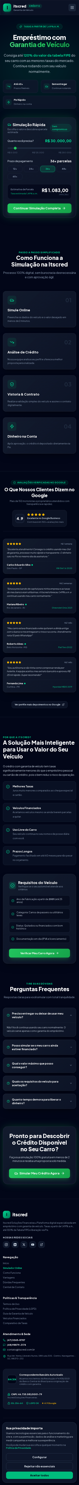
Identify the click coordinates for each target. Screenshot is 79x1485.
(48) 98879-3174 (16, 1344)
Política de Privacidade (18, 1448)
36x (48, 168)
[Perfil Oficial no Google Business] (41, 1244)
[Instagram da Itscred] (6, 1244)
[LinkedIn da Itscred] (15, 1244)
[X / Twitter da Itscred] (24, 1244)
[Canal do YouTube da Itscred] (32, 1244)
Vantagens (9, 1277)
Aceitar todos (39, 1475)
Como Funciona (12, 1272)
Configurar (39, 1457)
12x (15, 168)
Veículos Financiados (14, 1318)
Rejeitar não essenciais (39, 1466)
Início (6, 1263)
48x (64, 168)
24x (31, 168)
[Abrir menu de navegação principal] (72, 7)
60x (15, 176)
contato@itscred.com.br (21, 1349)
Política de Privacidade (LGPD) (19, 1308)
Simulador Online (12, 1268)
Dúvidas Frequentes (14, 1282)
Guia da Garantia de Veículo (18, 1313)
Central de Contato (13, 1287)
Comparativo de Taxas (15, 1323)
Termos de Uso (11, 1304)
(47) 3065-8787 (16, 1340)
